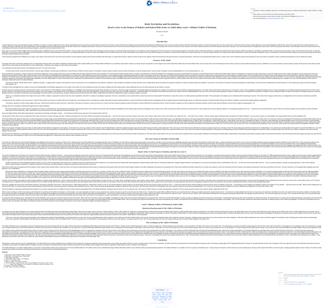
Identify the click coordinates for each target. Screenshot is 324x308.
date (167, 294)
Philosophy (9, 11)
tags (170, 294)
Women (64, 11)
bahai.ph (302, 16)
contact (160, 299)
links (170, 298)
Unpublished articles (8, 8)
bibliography (155, 298)
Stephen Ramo (162, 31)
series (163, 292)
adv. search (155, 296)
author (159, 294)
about (155, 299)
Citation (305, 284)
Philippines (52, 11)
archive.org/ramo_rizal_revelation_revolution (302, 276)
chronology (169, 292)
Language (280, 277)
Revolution (58, 11)
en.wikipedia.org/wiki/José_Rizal (275, 18)
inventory (169, 296)
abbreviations (164, 298)
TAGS (4, 10)
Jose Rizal (16, 11)
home (153, 292)
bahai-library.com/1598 (295, 284)
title (163, 294)
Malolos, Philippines (43, 11)
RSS (165, 299)
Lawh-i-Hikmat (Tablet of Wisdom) (28, 11)
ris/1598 (309, 284)
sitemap (158, 292)
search (154, 294)
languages (162, 296)
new (169, 299)
